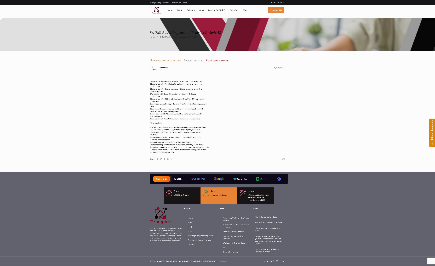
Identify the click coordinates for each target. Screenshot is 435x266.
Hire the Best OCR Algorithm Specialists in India (267, 250)
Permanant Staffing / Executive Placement (236, 226)
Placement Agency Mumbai (199, 240)
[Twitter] (275, 2)
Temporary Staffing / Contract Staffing (236, 219)
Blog (190, 227)
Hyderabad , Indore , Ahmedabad (167, 60)
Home (152, 37)
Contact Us (276, 10)
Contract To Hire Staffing (233, 232)
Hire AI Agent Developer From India (267, 229)
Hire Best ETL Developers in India (268, 222)
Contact (191, 244)
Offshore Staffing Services (234, 243)
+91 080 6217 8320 (179, 2)
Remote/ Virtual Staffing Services (233, 237)
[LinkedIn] (278, 2)
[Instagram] (284, 2)
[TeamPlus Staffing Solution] (156, 10)
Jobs (190, 231)
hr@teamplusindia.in (160, 2)
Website (279, 68)
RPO (224, 247)
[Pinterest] (281, 2)
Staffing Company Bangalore (200, 235)
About (190, 222)
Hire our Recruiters (230, 252)
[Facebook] (272, 2)
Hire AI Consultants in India (266, 217)
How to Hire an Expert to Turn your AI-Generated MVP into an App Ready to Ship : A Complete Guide (268, 240)
